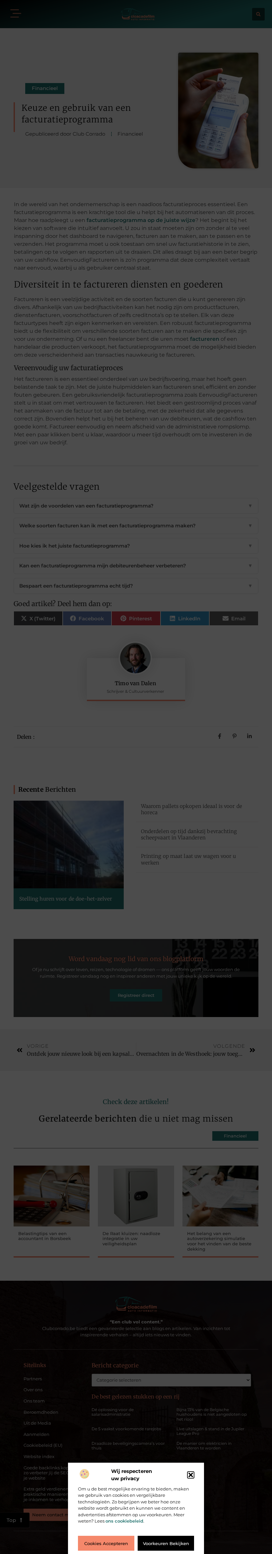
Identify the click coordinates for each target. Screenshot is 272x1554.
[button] (190, 1475)
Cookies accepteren (106, 1543)
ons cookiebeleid (124, 1521)
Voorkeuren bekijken (166, 1543)
